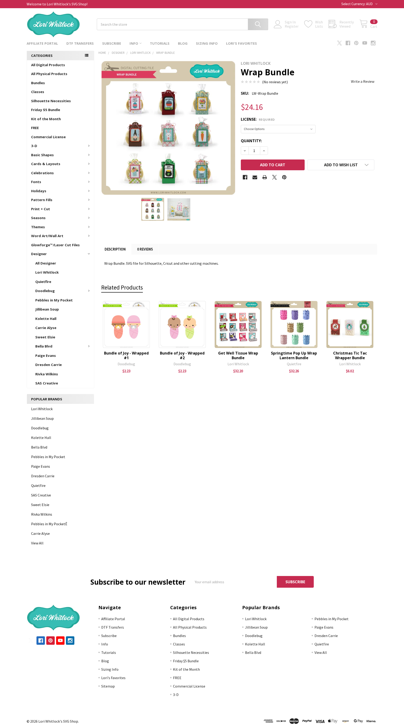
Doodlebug (45, 290)
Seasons (38, 217)
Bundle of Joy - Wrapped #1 (126, 355)
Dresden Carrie (48, 364)
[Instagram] (373, 43)
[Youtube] (365, 43)
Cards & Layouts (45, 163)
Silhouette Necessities (51, 100)
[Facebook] (348, 43)
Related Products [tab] (122, 287)
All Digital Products (48, 64)
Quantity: (251, 140)
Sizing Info (207, 43)
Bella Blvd (43, 346)
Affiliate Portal (42, 43)
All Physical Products (49, 73)
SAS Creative (46, 383)
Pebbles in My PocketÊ (49, 524)
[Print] (264, 177)
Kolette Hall (45, 318)
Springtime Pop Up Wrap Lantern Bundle (294, 355)
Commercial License (48, 136)
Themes (38, 227)
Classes (37, 91)
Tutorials (160, 43)
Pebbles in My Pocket (54, 300)
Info (134, 43)
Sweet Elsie (45, 337)
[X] (339, 43)
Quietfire (43, 281)
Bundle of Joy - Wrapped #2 (182, 355)
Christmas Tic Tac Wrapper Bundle (350, 355)
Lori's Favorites (241, 43)
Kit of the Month (46, 118)
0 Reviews (145, 249)
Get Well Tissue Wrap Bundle (238, 355)
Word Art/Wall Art (47, 235)
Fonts (36, 181)
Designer (39, 253)
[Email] (255, 177)
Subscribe (111, 43)
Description (115, 249)
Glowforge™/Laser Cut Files (55, 245)
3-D (34, 145)
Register (292, 26)
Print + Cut (40, 208)
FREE (35, 127)
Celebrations (42, 172)
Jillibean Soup (47, 309)
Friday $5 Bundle (45, 109)
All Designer (45, 263)
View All (37, 543)
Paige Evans (45, 355)
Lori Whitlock (47, 272)
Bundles (38, 82)
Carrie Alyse (45, 327)
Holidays (38, 190)
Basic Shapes (42, 154)
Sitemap (108, 686)
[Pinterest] (356, 43)
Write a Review (362, 81)
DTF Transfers (80, 43)
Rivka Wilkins (46, 374)
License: (258, 119)
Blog (183, 43)
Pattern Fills (41, 199)
